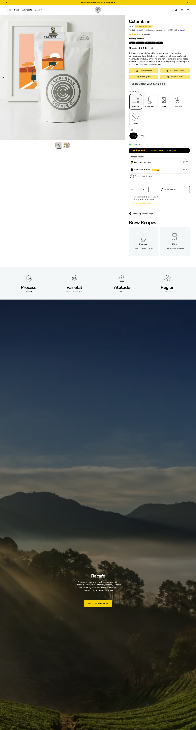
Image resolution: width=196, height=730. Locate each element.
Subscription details (143, 176)
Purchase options (136, 156)
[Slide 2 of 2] (66, 145)
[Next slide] (122, 77)
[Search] (176, 10)
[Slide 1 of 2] (59, 145)
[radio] (132, 162)
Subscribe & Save (146, 169)
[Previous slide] (3, 77)
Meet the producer (98, 603)
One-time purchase (143, 162)
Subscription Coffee (90, 2)
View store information (142, 203)
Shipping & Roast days (143, 213)
